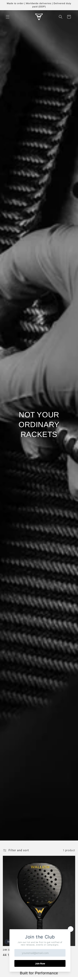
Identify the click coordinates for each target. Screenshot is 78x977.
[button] (7, 17)
